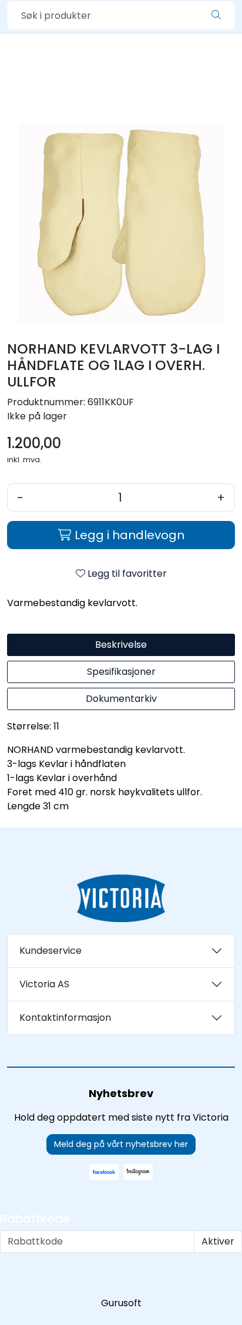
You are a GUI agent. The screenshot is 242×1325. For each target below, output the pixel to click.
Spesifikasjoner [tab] (121, 671)
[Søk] (216, 15)
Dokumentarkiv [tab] (121, 698)
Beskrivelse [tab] (121, 644)
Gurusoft (121, 1303)
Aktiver (217, 1241)
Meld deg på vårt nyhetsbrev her (121, 1144)
